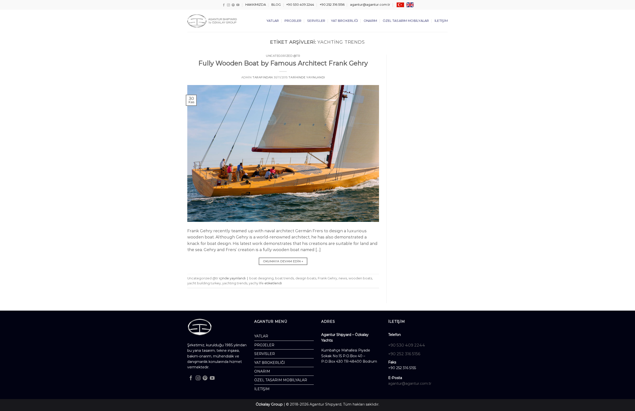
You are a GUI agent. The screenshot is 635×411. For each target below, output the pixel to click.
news (343, 278)
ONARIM (370, 21)
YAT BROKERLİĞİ (344, 21)
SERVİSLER (316, 21)
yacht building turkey (204, 283)
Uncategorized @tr (283, 56)
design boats (305, 278)
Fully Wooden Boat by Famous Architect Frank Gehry (283, 63)
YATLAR (272, 21)
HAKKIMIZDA (255, 4)
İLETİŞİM (441, 21)
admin (246, 77)
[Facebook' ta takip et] (223, 5)
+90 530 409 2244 (300, 4)
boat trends (284, 278)
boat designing (261, 278)
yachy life (256, 283)
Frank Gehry (327, 278)
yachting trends (234, 283)
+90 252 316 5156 (332, 4)
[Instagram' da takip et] (228, 5)
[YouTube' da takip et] (237, 5)
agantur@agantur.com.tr (370, 4)
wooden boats (360, 278)
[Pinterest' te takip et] (233, 5)
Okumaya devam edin (283, 261)
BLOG (276, 4)
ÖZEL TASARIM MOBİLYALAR (406, 21)
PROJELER (293, 21)
